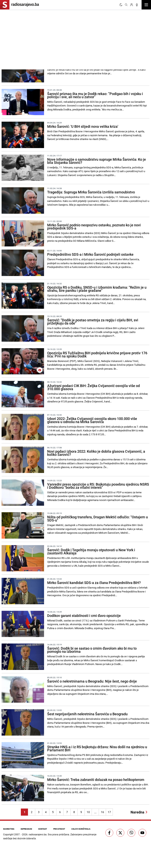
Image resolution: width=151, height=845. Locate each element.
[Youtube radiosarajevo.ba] (142, 833)
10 (88, 812)
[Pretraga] (126, 4)
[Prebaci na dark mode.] (120, 4)
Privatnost (59, 828)
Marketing (8, 828)
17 (109, 812)
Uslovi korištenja (80, 828)
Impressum (26, 828)
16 (102, 812)
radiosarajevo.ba (38, 834)
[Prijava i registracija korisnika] (131, 4)
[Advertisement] (37, 38)
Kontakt (42, 828)
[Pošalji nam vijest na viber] (131, 833)
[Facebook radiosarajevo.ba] (109, 833)
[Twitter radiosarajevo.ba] (120, 833)
